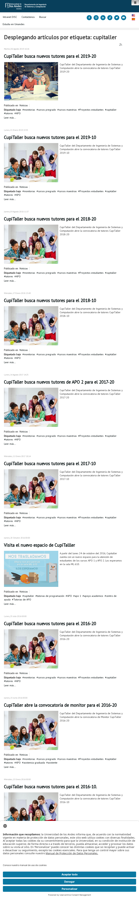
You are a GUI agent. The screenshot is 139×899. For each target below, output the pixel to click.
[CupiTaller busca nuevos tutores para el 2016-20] (31, 648)
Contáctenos (28, 17)
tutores (9, 113)
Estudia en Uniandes (13, 24)
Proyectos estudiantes (92, 109)
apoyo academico (93, 596)
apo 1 (78, 596)
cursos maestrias (68, 109)
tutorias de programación (50, 596)
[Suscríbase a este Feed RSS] (120, 44)
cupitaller (111, 109)
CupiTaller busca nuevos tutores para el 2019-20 (50, 56)
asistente (52, 762)
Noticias (24, 105)
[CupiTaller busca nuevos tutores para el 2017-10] (31, 488)
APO (18, 113)
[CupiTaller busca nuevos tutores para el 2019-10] (31, 162)
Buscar (42, 17)
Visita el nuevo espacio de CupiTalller (39, 545)
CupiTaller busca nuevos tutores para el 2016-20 (50, 623)
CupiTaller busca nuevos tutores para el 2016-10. (50, 786)
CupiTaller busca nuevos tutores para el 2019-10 (50, 137)
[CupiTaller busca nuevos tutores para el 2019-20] (31, 81)
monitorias (29, 109)
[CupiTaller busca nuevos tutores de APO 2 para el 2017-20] (31, 407)
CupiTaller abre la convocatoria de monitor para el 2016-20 (60, 705)
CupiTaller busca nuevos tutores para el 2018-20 (50, 219)
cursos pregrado (47, 109)
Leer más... (10, 117)
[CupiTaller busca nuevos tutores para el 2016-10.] (31, 811)
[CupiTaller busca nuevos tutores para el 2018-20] (31, 244)
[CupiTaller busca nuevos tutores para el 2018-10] (31, 325)
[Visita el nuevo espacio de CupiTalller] (31, 568)
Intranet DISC (10, 17)
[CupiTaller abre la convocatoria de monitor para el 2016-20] (31, 730)
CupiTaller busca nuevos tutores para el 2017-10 (50, 463)
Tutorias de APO (22, 599)
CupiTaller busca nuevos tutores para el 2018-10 (50, 300)
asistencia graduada (34, 762)
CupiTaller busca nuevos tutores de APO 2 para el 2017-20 (59, 382)
